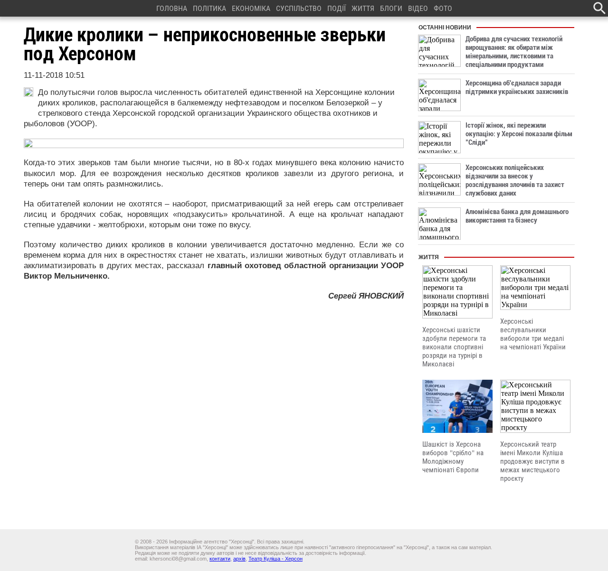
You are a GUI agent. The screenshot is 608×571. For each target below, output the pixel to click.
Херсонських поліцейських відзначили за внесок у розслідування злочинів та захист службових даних (515, 180)
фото (443, 8)
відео (418, 8)
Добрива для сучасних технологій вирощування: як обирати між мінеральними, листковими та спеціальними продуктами (514, 52)
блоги (391, 8)
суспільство (299, 8)
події (336, 8)
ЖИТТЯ (363, 8)
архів (239, 559)
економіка (251, 8)
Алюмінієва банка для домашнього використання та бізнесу (517, 216)
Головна (171, 8)
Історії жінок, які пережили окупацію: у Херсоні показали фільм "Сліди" (519, 134)
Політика (209, 8)
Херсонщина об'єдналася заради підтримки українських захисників (517, 87)
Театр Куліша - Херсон (275, 559)
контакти (219, 559)
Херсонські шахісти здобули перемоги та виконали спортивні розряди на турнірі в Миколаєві (454, 347)
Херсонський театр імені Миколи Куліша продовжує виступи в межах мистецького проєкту (532, 461)
